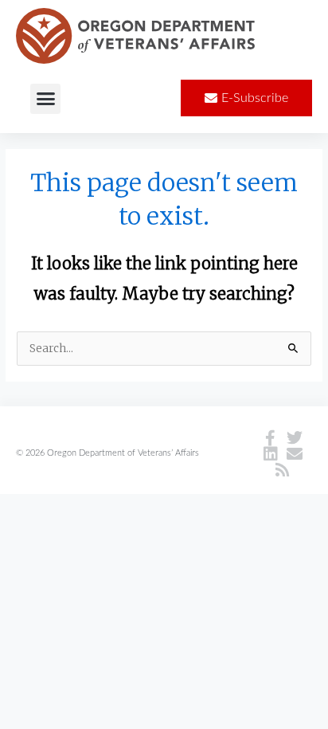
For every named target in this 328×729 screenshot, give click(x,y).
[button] (45, 99)
